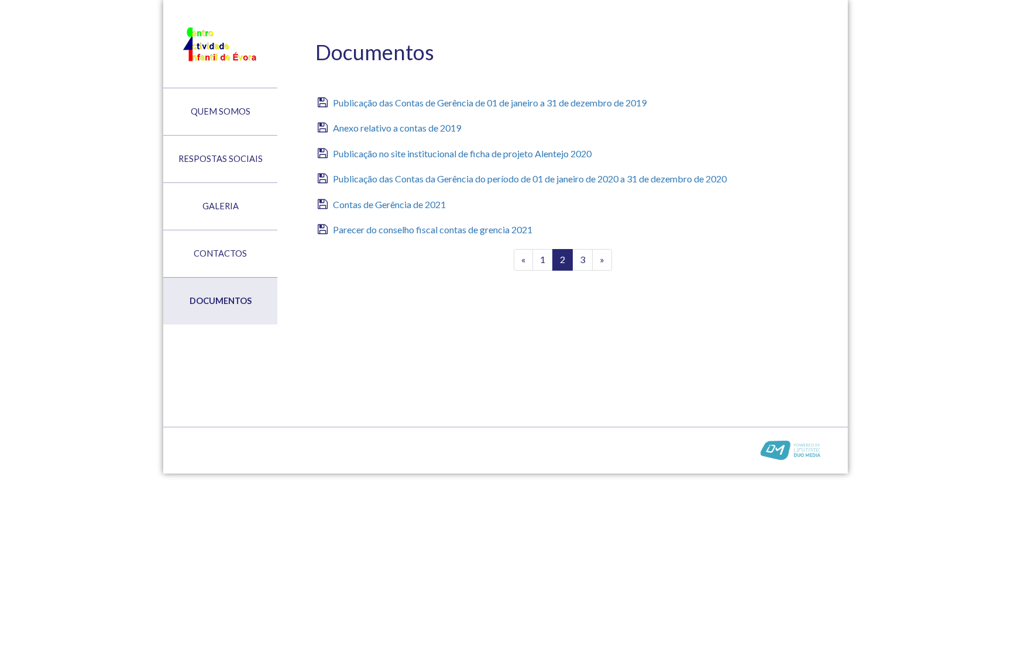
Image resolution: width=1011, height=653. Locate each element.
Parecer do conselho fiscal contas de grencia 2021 (432, 229)
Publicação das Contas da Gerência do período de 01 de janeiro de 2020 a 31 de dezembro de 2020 (530, 178)
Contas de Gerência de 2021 (389, 204)
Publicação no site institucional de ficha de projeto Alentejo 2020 (462, 153)
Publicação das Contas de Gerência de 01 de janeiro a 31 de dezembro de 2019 (490, 102)
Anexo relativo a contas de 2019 (397, 127)
